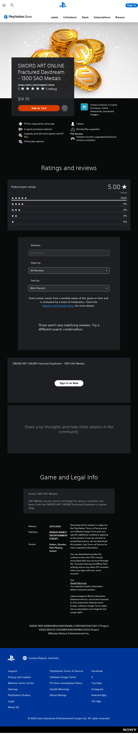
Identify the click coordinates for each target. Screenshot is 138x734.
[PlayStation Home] (62, 5)
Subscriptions (102, 17)
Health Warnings (78, 583)
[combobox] (68, 253)
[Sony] (130, 732)
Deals (85, 17)
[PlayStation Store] (18, 16)
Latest (54, 17)
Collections (70, 17)
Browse (120, 17)
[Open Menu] (4, 5)
